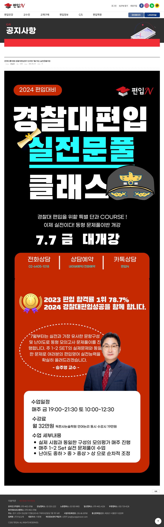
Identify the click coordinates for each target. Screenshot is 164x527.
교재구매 (44, 14)
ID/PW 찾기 (123, 5)
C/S (81, 14)
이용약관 (12, 500)
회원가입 (133, 5)
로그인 (114, 5)
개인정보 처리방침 (27, 500)
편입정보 (64, 14)
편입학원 (97, 14)
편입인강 (8, 14)
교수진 (26, 14)
